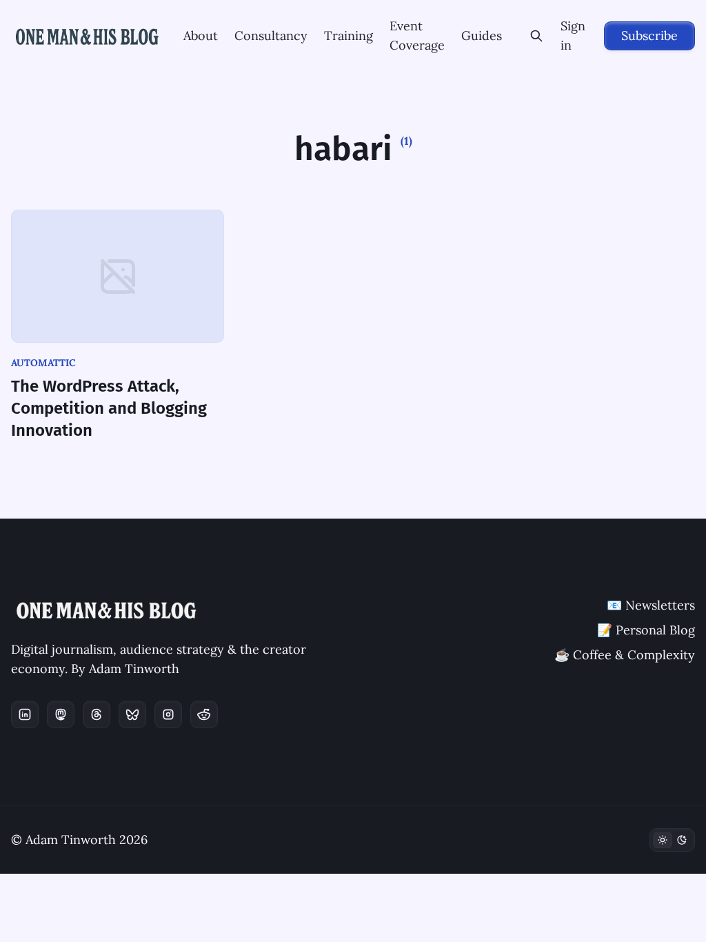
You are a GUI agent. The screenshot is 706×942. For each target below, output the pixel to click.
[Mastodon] (60, 714)
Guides (481, 35)
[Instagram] (168, 714)
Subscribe (649, 35)
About (200, 35)
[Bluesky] (132, 714)
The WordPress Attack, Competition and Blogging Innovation (109, 408)
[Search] (536, 36)
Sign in (573, 35)
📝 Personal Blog (646, 630)
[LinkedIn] (25, 714)
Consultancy (270, 35)
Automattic (43, 363)
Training (348, 35)
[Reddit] (204, 714)
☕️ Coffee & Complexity (624, 655)
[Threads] (96, 714)
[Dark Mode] (672, 840)
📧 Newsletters (651, 605)
